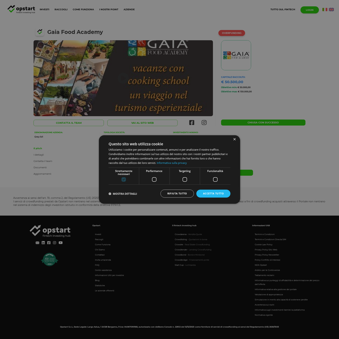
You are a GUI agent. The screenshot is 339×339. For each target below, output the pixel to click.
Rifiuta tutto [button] (177, 193)
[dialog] (169, 169)
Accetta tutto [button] (213, 193)
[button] (123, 193)
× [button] (234, 139)
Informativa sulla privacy (172, 163)
